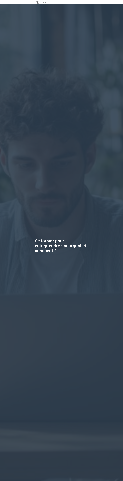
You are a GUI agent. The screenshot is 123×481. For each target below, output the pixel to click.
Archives (85, 2)
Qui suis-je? (79, 2)
